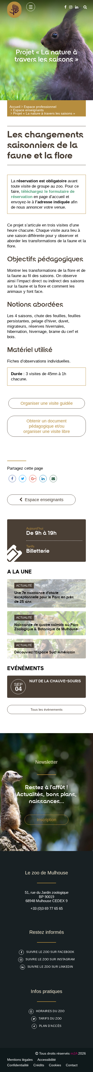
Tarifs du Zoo (50, 1018)
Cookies (55, 1065)
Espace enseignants (28, 110)
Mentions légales (20, 1059)
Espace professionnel (40, 107)
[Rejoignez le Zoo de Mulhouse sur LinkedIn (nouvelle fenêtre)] (76, 7)
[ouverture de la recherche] (84, 7)
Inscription (46, 819)
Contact (72, 1065)
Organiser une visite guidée (47, 403)
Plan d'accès (50, 1026)
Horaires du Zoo (50, 1011)
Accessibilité (46, 1059)
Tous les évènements (46, 709)
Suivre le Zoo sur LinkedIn (50, 966)
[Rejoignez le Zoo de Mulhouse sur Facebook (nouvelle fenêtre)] (65, 7)
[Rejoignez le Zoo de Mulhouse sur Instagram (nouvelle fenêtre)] (70, 7)
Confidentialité (18, 1065)
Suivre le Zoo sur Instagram (50, 959)
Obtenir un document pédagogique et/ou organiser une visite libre (46, 426)
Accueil (15, 107)
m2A (74, 1053)
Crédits (38, 1065)
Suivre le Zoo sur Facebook (50, 952)
